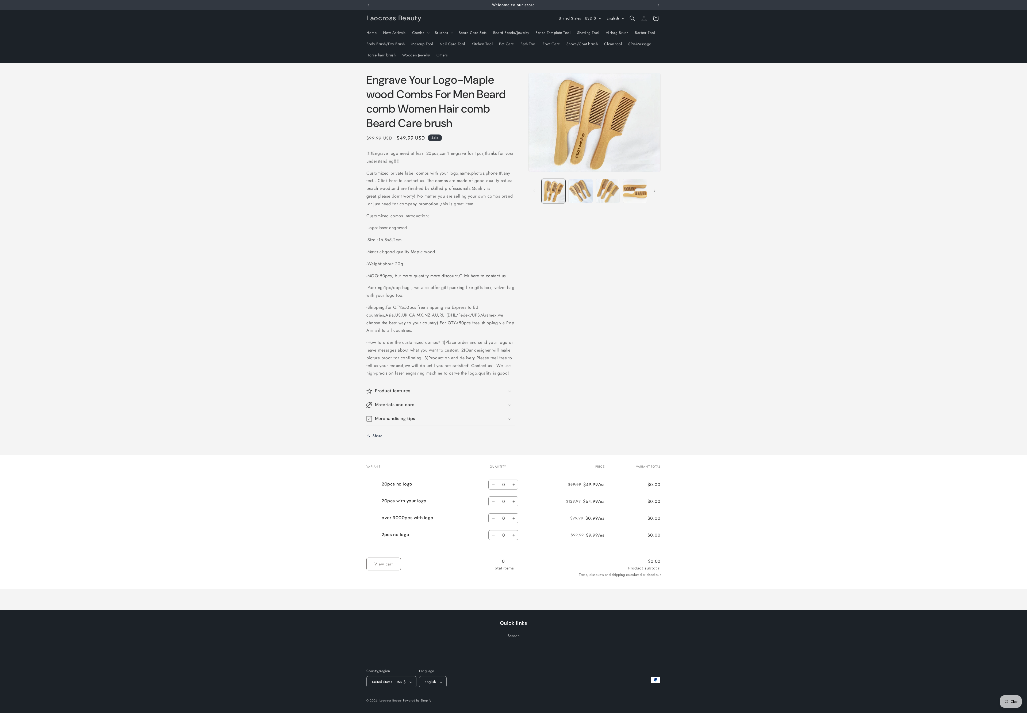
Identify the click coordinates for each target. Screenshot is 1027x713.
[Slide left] (534, 191)
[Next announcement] (659, 5)
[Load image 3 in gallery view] (608, 191)
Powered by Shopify (417, 701)
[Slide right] (655, 191)
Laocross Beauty (391, 701)
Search (514, 635)
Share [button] (377, 435)
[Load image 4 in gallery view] (635, 191)
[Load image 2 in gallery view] (580, 191)
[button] (420, 32)
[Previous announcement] (368, 5)
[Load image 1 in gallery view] (553, 191)
